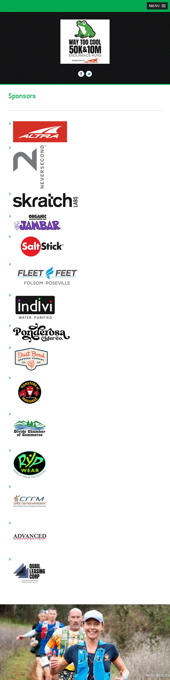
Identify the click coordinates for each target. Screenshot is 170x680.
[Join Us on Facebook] (81, 75)
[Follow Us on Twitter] (89, 75)
